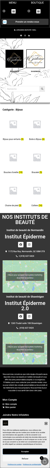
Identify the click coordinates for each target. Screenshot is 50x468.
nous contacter (21, 382)
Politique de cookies (15, 464)
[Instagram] (25, 35)
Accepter (25, 451)
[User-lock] (29, 35)
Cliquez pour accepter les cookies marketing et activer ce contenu (25, 276)
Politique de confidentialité (32, 464)
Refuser (25, 459)
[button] (46, 423)
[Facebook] (21, 35)
